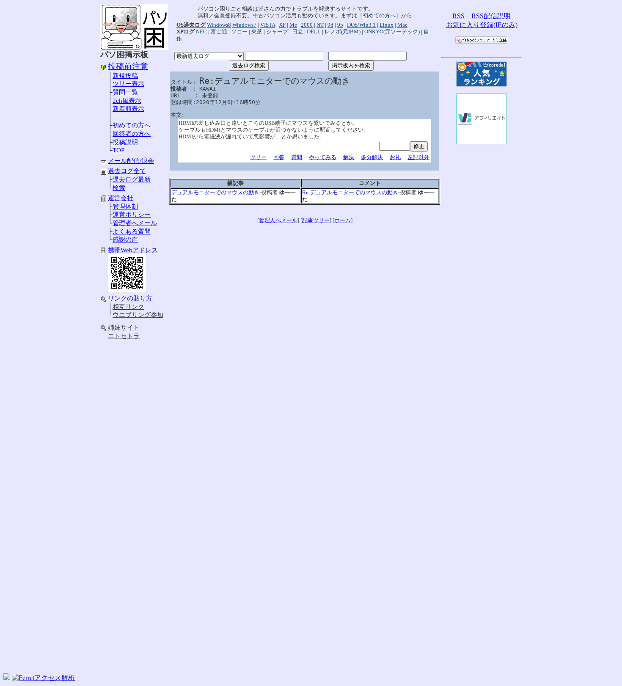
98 (330, 25)
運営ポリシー (132, 214)
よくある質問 (132, 231)
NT (320, 25)
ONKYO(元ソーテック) (392, 31)
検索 (119, 188)
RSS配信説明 (491, 15)
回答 (278, 157)
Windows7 (244, 25)
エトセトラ (124, 336)
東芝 (256, 31)
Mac (402, 25)
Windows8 (219, 25)
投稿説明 (125, 142)
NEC (201, 31)
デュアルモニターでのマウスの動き (215, 192)
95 (340, 25)
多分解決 (372, 157)
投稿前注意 (128, 66)
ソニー (239, 31)
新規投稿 (125, 75)
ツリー (258, 157)
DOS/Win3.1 (361, 25)
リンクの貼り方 (130, 298)
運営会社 (120, 198)
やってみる (322, 157)
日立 (297, 31)
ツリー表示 (128, 83)
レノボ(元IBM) (343, 31)
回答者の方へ (132, 133)
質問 (296, 157)
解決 (348, 157)
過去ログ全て (127, 171)
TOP (118, 150)
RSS (458, 15)
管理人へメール (278, 220)
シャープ (277, 31)
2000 (307, 25)
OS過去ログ (191, 25)
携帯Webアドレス (133, 250)
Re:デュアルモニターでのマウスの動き (350, 192)
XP (282, 25)
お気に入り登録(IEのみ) (481, 24)
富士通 (219, 31)
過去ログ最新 (132, 179)
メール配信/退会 (131, 160)
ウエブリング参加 (138, 314)
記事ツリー (316, 220)
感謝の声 (125, 239)
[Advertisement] (134, 477)
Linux (387, 25)
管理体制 (125, 206)
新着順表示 (128, 108)
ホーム (342, 220)
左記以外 (418, 157)
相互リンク (128, 306)
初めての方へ (132, 125)
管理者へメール (135, 223)
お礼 (395, 157)
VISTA (267, 25)
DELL (314, 31)
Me (293, 25)
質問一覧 (125, 92)
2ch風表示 (127, 100)
